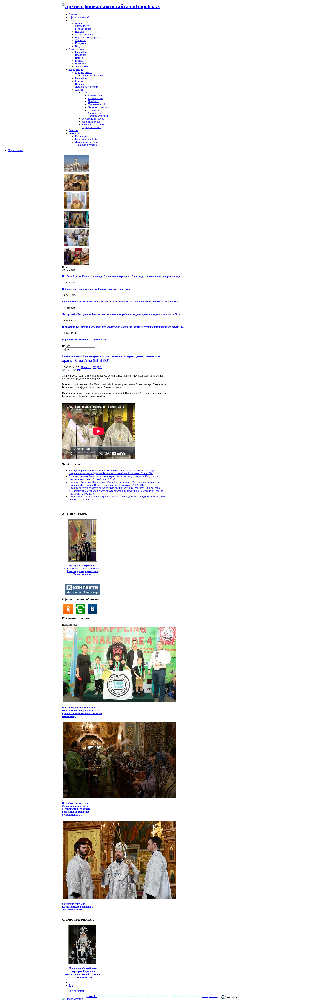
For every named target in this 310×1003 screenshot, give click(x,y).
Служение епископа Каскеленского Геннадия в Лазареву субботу (77, 906)
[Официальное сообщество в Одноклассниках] (69, 612)
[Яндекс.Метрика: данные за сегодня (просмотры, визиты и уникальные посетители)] (72, 999)
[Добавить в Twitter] (65, 506)
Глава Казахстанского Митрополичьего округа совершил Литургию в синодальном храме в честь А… (121, 301)
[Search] (63, 349)
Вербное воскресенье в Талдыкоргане (84, 339)
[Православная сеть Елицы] (82, 612)
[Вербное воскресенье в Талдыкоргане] (76, 264)
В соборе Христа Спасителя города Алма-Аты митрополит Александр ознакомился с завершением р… (122, 276)
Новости (86, 367)
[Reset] (97, 349)
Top (71, 985)
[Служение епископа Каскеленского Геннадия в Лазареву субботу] (119, 898)
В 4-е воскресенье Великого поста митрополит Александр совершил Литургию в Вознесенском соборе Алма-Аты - (113, 478)
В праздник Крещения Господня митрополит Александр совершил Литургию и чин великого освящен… (123, 326)
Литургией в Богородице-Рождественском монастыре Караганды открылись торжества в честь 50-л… (122, 314)
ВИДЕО (97, 367)
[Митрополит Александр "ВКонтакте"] (83, 593)
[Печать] (67, 370)
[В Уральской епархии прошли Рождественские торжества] (76, 190)
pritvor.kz (91, 996)
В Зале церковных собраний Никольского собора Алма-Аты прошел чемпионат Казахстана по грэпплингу (82, 712)
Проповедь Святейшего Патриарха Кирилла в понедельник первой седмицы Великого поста (82, 972)
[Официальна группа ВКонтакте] (93, 612)
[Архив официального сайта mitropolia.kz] (111, 6)
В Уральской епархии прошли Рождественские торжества (96, 289)
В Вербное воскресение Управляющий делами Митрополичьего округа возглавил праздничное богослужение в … (76, 809)
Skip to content (15, 150)
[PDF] (77, 370)
